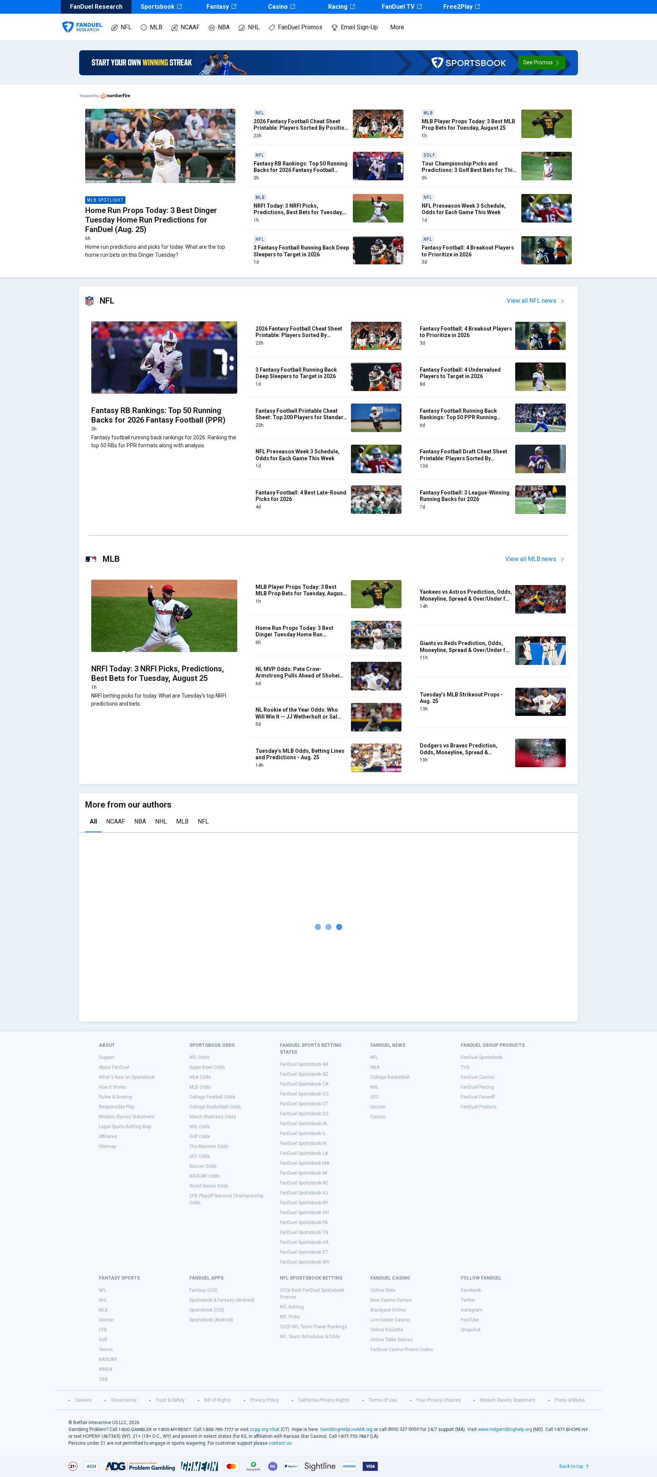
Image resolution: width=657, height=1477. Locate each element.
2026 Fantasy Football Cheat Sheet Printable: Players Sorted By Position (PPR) (301, 128)
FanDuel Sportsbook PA (304, 1222)
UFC (374, 1097)
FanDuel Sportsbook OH (304, 1212)
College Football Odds (212, 1097)
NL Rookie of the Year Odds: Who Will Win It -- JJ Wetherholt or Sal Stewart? (297, 716)
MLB (156, 27)
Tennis (106, 1349)
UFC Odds (199, 1156)
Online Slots (383, 1290)
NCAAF (190, 27)
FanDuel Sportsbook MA (304, 1163)
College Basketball (389, 1077)
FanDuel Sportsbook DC (304, 1113)
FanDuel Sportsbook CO (304, 1094)
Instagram (471, 1310)
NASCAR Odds (204, 1176)
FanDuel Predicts (479, 1107)
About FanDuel (114, 1067)
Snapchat (471, 1329)
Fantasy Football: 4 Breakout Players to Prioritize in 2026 (468, 251)
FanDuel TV (398, 6)
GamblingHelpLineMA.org (346, 1429)
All (93, 821)
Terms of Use (383, 1400)
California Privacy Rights (323, 1400)
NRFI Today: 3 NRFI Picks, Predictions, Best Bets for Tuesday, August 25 (298, 212)
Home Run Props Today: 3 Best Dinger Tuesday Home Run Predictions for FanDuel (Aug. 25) (151, 220)
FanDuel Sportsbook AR (304, 1064)
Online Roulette (386, 1329)
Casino (278, 6)
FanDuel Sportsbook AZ (304, 1074)
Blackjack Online (388, 1310)
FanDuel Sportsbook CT (304, 1104)
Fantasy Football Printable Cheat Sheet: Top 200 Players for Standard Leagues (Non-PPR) (301, 417)
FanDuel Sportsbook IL (303, 1133)
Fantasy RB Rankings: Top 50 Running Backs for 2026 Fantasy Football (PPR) (301, 170)
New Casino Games (391, 1300)
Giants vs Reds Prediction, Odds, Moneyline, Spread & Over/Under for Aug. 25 (465, 650)
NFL (126, 27)
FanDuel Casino (477, 1077)
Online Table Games (391, 1339)
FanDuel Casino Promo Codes (401, 1349)
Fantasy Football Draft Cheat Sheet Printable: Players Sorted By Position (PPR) (463, 458)
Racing (338, 6)
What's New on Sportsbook (127, 1077)
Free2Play (458, 6)
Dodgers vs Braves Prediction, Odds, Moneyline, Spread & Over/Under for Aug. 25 (458, 752)
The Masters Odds (209, 1146)
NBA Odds (200, 1077)
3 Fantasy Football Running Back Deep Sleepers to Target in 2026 (301, 251)
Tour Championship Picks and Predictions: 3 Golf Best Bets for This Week (469, 170)
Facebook (471, 1290)
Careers (83, 1400)
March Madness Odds (212, 1116)
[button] (541, 63)
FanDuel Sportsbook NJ (304, 1193)
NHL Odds (199, 1126)
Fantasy (217, 6)
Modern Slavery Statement (126, 1116)
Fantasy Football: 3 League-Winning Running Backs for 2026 (464, 496)
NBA (224, 27)
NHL (254, 27)
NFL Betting (292, 1307)
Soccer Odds (203, 1166)
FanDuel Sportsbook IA (303, 1123)
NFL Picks (290, 1317)
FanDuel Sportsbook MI (303, 1173)
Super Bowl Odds (207, 1067)
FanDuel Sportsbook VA (304, 1242)
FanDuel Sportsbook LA (304, 1153)
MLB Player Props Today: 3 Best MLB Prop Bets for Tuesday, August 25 (468, 124)
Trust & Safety (170, 1400)
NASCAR (108, 1359)
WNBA (105, 1369)
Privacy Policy (264, 1400)
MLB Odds (200, 1087)
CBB (103, 1379)
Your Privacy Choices (438, 1400)
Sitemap (107, 1146)
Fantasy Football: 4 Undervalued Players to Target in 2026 (460, 373)
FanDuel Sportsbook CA (304, 1084)
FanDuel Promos (300, 27)
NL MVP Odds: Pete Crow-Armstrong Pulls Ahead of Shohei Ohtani (298, 675)
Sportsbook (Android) (211, 1320)
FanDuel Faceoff (478, 1097)
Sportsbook (158, 6)
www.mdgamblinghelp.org (505, 1429)
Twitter (468, 1300)
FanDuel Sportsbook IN (303, 1143)
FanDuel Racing (477, 1087)
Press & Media (570, 1400)
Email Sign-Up (359, 27)
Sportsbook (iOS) (206, 1310)
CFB (103, 1329)
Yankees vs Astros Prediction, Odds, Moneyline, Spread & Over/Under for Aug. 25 (466, 598)
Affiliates (108, 1136)
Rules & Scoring (115, 1097)
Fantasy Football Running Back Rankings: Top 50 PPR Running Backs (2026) (458, 417)
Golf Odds (199, 1136)
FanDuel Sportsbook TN (304, 1232)
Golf (103, 1339)
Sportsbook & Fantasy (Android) (222, 1300)
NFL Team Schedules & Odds (310, 1336)
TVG (465, 1067)
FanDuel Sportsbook (481, 1057)
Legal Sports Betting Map (125, 1126)
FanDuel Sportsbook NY (304, 1202)
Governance (123, 1400)
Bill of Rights (217, 1400)
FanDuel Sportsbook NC (304, 1183)
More (397, 27)
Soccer (377, 1107)
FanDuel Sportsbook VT (304, 1252)
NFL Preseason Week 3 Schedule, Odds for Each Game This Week (464, 209)
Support (106, 1057)
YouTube (470, 1320)
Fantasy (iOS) (203, 1290)
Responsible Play (117, 1107)
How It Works (112, 1087)
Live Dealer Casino (389, 1320)
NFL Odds (199, 1057)
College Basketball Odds (215, 1107)
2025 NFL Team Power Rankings (313, 1326)
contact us (280, 1443)
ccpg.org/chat (264, 1429)
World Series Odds (209, 1186)
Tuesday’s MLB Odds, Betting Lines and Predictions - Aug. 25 (300, 754)
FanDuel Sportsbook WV (305, 1262)
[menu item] (82, 19)
